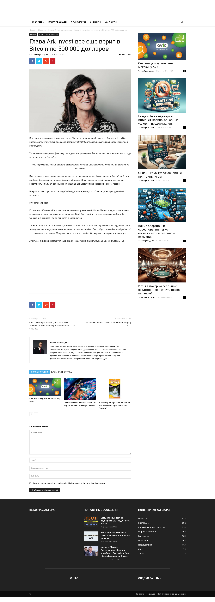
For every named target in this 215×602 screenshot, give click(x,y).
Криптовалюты (57, 22)
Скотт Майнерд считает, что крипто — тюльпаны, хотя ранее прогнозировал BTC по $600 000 (52, 325)
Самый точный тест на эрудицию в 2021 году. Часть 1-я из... (115, 521)
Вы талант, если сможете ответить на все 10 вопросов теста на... (115, 535)
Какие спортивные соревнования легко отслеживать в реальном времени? (156, 231)
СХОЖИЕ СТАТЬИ (39, 372)
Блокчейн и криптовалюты (60, 30)
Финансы (95, 22)
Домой (32, 30)
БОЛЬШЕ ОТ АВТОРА (61, 372)
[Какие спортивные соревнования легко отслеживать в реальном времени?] (162, 205)
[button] (182, 22)
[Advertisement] (80, 267)
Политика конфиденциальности (172, 594)
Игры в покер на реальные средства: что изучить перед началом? (159, 289)
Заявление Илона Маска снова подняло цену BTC (108, 324)
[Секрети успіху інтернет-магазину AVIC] (45, 387)
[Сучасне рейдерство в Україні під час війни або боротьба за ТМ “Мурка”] (115, 389)
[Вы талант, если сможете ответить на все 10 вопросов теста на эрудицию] (91, 536)
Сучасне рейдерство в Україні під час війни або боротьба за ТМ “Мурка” (114, 405)
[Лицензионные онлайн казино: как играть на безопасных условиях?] (80, 389)
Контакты (111, 22)
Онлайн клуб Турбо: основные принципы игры (160, 174)
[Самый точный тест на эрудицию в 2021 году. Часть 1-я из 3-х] (91, 521)
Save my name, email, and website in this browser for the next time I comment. (68, 483)
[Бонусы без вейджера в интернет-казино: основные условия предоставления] (162, 95)
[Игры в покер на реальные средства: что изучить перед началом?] (162, 265)
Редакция (151, 594)
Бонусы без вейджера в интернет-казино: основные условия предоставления (158, 120)
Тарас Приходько (40, 54)
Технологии (78, 22)
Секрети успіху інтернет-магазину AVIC (155, 65)
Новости (36, 22)
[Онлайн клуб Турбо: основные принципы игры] (162, 152)
